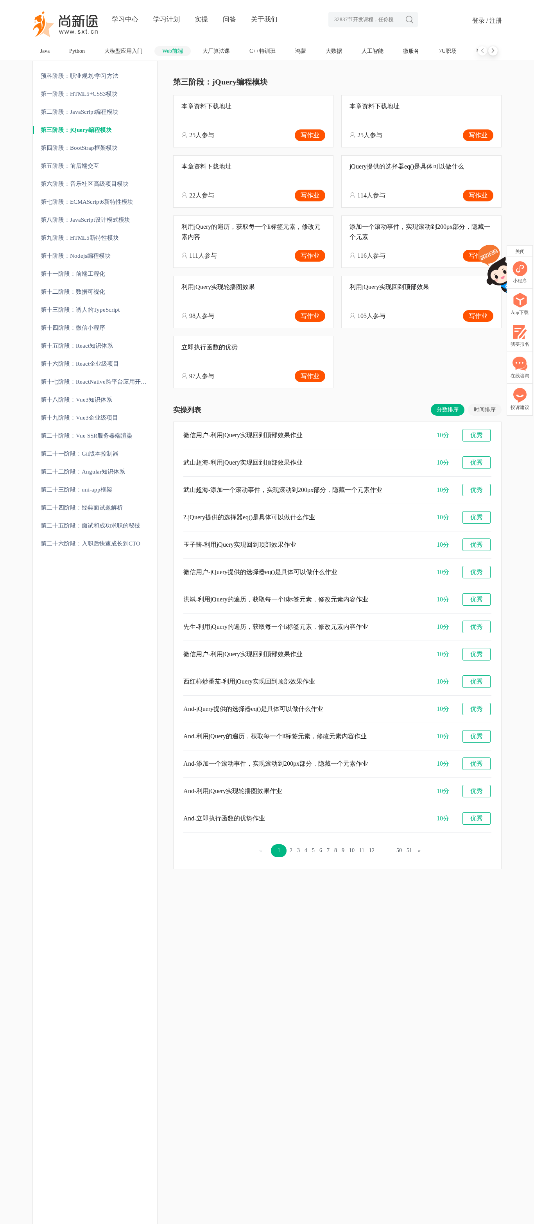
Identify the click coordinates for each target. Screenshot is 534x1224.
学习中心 (125, 19)
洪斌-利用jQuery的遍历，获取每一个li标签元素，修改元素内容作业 (275, 599)
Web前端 (172, 51)
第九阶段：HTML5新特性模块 (80, 238)
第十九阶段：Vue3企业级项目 (79, 418)
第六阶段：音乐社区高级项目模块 (85, 184)
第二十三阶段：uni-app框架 (76, 489)
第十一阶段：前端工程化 (73, 274)
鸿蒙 (300, 51)
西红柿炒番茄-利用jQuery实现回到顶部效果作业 (249, 681)
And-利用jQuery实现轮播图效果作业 (232, 791)
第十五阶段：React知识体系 (77, 346)
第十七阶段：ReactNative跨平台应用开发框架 (99, 382)
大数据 (334, 51)
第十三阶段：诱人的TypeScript (80, 310)
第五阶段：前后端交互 (70, 166)
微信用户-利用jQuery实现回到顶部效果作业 (243, 435)
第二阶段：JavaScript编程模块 (79, 112)
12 (372, 850)
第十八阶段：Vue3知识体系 (76, 400)
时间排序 (485, 410)
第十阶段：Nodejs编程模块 (76, 256)
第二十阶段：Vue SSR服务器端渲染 (87, 436)
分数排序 (448, 410)
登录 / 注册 (487, 20)
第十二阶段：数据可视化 (73, 292)
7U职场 (448, 51)
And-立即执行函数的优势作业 (224, 818)
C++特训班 (262, 51)
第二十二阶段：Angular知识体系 (83, 471)
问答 (229, 19)
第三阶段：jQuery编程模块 (76, 130)
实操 (201, 19)
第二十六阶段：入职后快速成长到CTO (90, 543)
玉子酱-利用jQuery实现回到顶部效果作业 (239, 544)
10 (352, 850)
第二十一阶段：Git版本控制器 (79, 453)
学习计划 (166, 19)
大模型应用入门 (123, 51)
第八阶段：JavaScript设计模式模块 (85, 220)
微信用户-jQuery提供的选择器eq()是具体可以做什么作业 (260, 572)
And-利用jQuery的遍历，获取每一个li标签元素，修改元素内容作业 (275, 736)
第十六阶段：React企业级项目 (80, 364)
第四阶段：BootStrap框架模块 (79, 148)
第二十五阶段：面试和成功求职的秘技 (90, 525)
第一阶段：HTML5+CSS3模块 (79, 94)
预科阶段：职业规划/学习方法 (79, 76)
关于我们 (264, 19)
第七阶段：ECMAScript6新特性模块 (87, 202)
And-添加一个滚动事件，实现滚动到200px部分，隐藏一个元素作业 (275, 763)
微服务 (411, 51)
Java (45, 51)
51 (409, 850)
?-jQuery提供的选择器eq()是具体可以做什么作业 (249, 517)
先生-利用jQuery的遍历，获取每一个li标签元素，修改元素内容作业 (275, 626)
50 (399, 850)
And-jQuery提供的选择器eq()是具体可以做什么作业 (253, 708)
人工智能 (372, 51)
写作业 (310, 135)
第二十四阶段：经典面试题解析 (82, 507)
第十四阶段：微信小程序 (73, 328)
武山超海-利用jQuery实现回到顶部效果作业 (243, 462)
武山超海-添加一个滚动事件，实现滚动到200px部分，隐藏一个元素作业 (282, 489)
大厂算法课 (216, 51)
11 (361, 850)
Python (77, 51)
